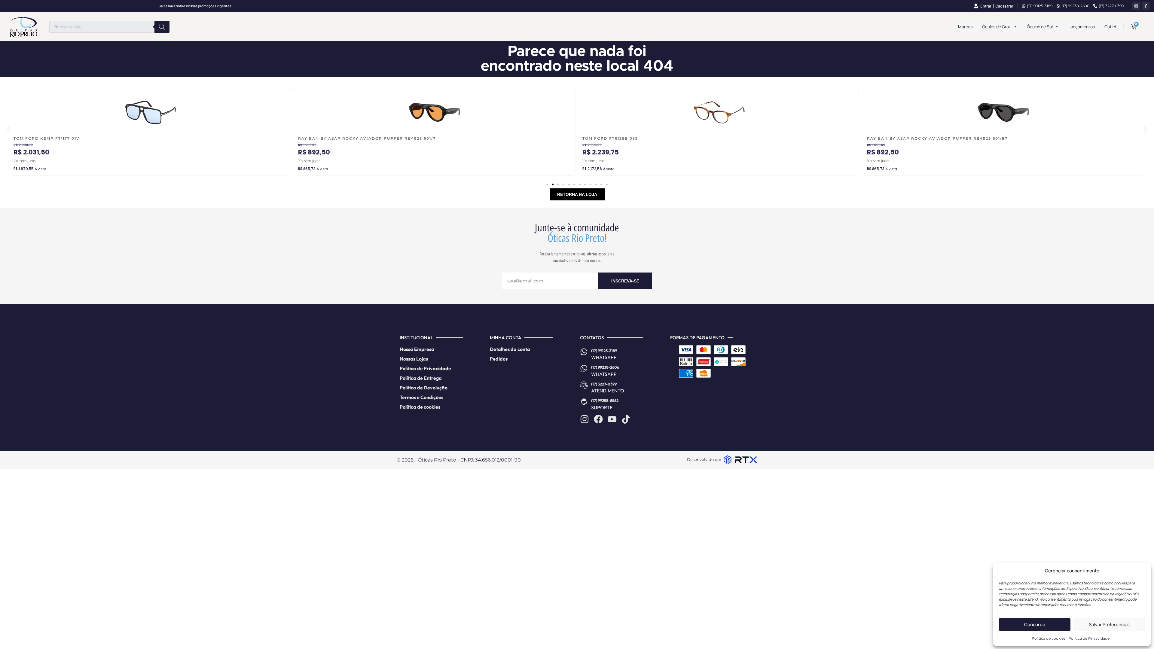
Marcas (965, 26)
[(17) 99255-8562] (584, 402)
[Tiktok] (625, 419)
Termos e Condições (421, 397)
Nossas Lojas (414, 359)
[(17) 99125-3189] (584, 352)
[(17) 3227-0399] (584, 385)
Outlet (1110, 26)
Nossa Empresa (417, 349)
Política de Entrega (421, 378)
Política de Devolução (423, 388)
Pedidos (499, 359)
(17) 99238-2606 (1075, 6)
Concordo (1034, 624)
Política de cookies (1048, 638)
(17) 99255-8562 (604, 400)
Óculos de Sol (1040, 26)
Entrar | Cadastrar (996, 6)
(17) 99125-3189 (1039, 6)
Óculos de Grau (996, 26)
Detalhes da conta (510, 349)
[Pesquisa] (161, 27)
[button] (8, 129)
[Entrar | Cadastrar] (975, 6)
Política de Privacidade (1089, 638)
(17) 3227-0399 (1111, 6)
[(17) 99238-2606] (584, 368)
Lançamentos (1081, 26)
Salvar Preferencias (1109, 624)
